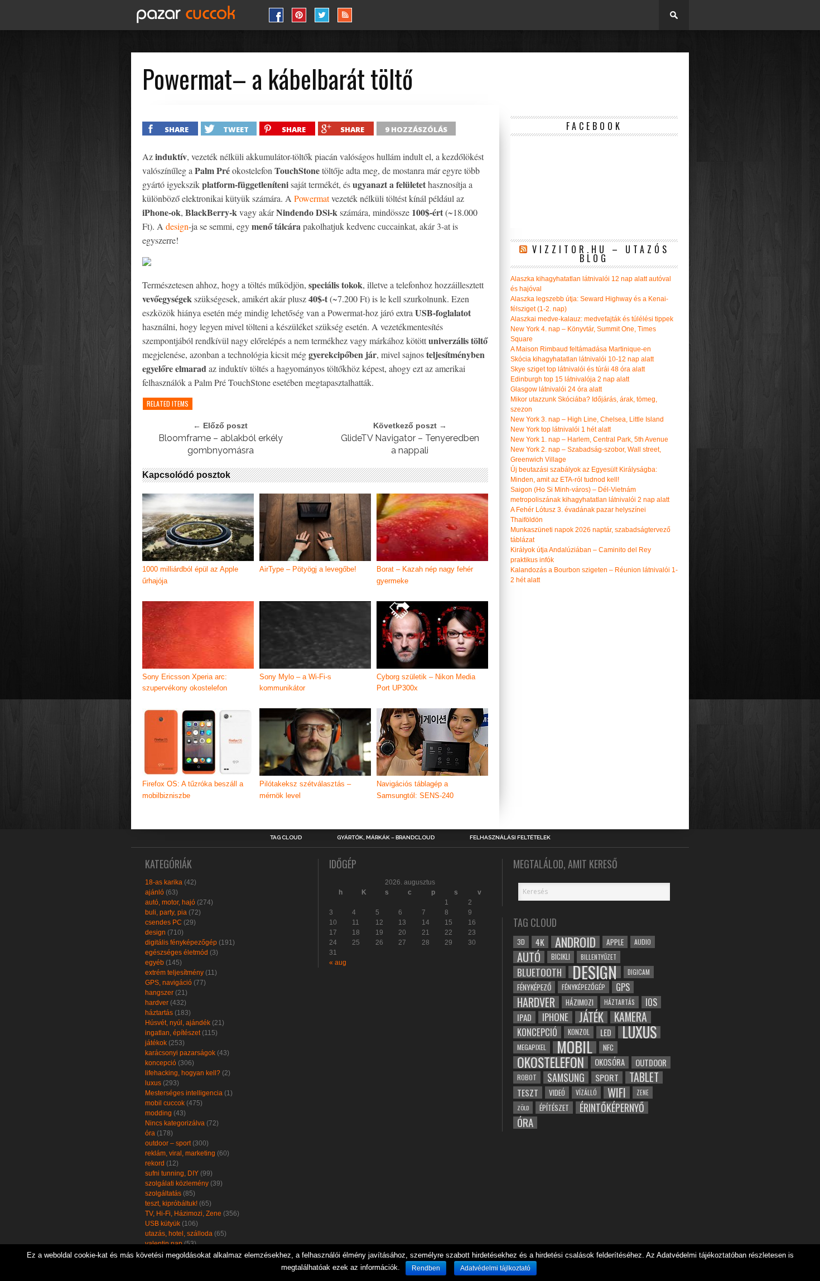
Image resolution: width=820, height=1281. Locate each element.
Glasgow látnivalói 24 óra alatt (556, 389)
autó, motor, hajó (170, 902)
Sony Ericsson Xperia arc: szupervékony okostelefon (184, 683)
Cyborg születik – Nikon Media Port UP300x (426, 683)
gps (623, 987)
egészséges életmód (176, 952)
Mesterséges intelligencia (184, 1093)
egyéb (154, 962)
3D (521, 941)
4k (540, 942)
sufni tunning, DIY (172, 1173)
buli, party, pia (166, 912)
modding (158, 1113)
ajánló (154, 892)
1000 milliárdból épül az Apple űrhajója (190, 575)
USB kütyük (162, 1223)
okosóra (610, 1062)
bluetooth (539, 972)
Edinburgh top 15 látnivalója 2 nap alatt (569, 379)
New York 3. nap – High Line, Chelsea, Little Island (587, 419)
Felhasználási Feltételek (510, 837)
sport (607, 1077)
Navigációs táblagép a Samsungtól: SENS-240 (415, 790)
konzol (579, 1032)
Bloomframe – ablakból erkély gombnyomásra (220, 444)
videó (557, 1092)
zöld (523, 1107)
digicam (639, 972)
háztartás (159, 1013)
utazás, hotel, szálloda (179, 1234)
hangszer (159, 993)
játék (591, 1017)
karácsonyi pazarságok (180, 1053)
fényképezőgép (583, 987)
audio (642, 941)
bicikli (560, 956)
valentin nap (163, 1244)
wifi (616, 1092)
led (605, 1032)
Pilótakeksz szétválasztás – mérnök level (305, 790)
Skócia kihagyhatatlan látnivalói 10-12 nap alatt (582, 359)
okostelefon (550, 1062)
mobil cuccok (165, 1103)
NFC (608, 1047)
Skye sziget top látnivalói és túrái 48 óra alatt (577, 369)
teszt (527, 1092)
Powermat (311, 198)
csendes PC (163, 922)
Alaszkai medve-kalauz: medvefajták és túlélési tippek (591, 319)
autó (529, 957)
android (575, 942)
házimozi (580, 1002)
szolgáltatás (163, 1193)
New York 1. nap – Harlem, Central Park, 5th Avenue (589, 439)
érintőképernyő (612, 1107)
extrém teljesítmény (174, 973)
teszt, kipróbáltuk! (171, 1203)
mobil (574, 1047)
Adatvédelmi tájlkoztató (495, 1268)
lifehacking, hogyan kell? (182, 1073)
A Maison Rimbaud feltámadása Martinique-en (580, 349)
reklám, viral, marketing (180, 1153)
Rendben (426, 1268)
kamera (630, 1017)
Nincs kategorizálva (175, 1123)
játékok (156, 1043)
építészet (554, 1107)
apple (615, 942)
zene (642, 1092)
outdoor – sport (168, 1143)
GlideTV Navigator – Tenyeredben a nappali (410, 444)
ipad (524, 1017)
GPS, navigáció (168, 983)
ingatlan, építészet (172, 1033)
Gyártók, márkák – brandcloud (386, 837)
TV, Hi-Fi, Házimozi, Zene (183, 1213)
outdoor (651, 1062)
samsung (566, 1077)
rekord (155, 1163)
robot (527, 1077)
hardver (156, 1003)
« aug (337, 962)
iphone (555, 1017)
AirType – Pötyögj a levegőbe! (307, 569)
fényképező (534, 987)
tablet (644, 1077)
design (177, 226)
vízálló (586, 1092)
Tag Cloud (286, 837)
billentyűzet (598, 956)
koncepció (160, 1063)
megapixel (531, 1047)
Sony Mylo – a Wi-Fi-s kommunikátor (295, 683)
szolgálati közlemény (177, 1183)
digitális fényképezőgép (181, 942)
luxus (153, 1083)
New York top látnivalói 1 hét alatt (560, 429)
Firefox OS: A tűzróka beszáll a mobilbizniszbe (192, 790)
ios (651, 1002)
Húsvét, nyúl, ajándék (177, 1023)
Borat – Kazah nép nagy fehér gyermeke (425, 575)
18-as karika (163, 882)
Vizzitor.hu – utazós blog (600, 254)
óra (150, 1133)
